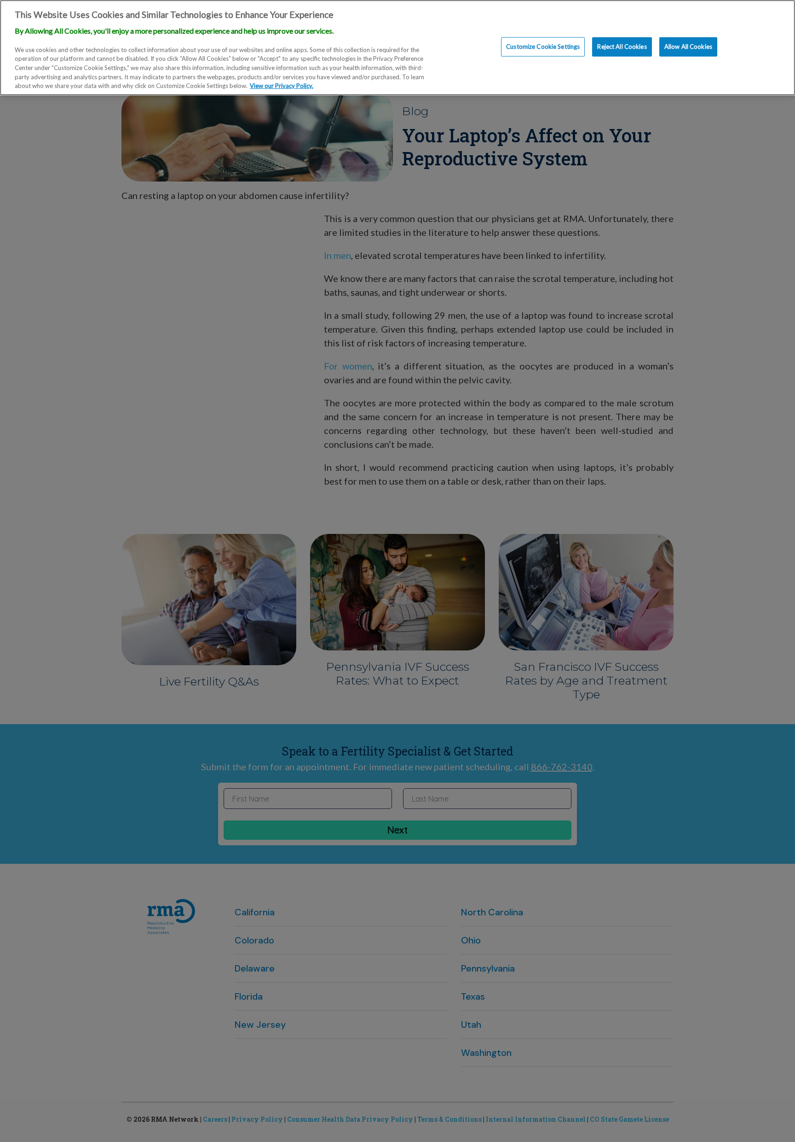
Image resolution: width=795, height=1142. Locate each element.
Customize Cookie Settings (543, 46)
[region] (397, 47)
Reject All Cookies (621, 46)
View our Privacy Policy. (281, 85)
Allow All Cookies (688, 46)
